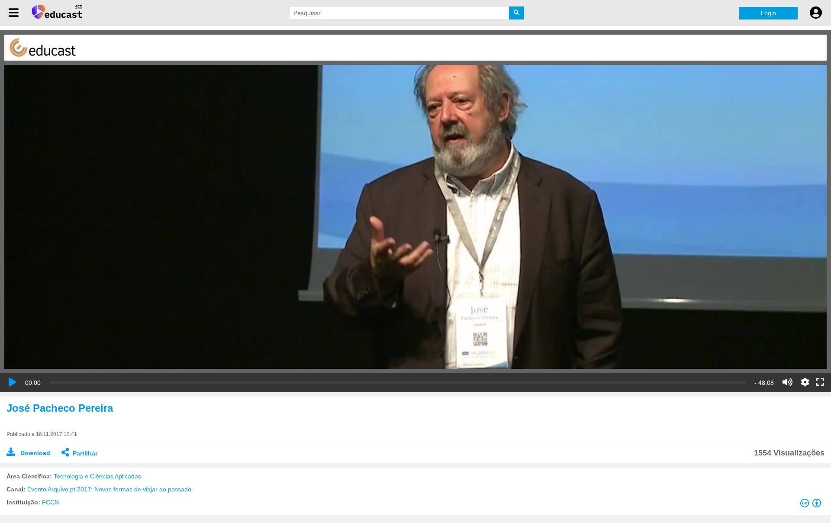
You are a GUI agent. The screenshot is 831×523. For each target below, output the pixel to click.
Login (768, 13)
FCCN (50, 502)
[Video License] (812, 504)
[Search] (516, 12)
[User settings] (815, 12)
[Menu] (14, 13)
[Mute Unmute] (787, 382)
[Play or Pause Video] (12, 382)
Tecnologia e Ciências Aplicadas (97, 476)
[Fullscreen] (820, 383)
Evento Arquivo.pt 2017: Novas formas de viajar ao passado (109, 489)
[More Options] (805, 382)
